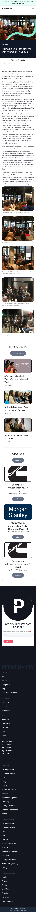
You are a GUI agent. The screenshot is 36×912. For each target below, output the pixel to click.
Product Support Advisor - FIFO (18, 489)
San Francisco (7, 901)
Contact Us (6, 724)
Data (3, 778)
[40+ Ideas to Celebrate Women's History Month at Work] (18, 366)
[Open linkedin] (3, 745)
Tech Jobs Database (9, 693)
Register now (20, 3)
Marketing (5, 802)
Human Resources (9, 790)
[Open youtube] (3, 748)
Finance (5, 794)
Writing (4, 814)
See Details (18, 499)
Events (4, 681)
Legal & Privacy (23, 910)
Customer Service (8, 773)
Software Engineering (10, 810)
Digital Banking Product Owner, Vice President (18, 527)
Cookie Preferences (14, 910)
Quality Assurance (9, 806)
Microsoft (5, 44)
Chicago (5, 881)
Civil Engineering (8, 769)
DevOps (5, 786)
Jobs (3, 677)
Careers (5, 728)
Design (4, 782)
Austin (4, 877)
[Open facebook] (3, 742)
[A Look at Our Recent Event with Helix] (18, 425)
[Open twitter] (3, 754)
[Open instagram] (3, 751)
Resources (6, 710)
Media (4, 732)
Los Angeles (6, 897)
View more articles (18, 353)
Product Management (10, 798)
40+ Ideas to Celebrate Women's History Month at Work (16, 379)
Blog (3, 689)
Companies (6, 685)
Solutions (5, 702)
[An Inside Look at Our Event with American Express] (18, 397)
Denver (4, 885)
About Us (5, 720)
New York (5, 889)
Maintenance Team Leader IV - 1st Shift (18, 565)
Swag (4, 736)
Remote (5, 893)
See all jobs (18, 460)
